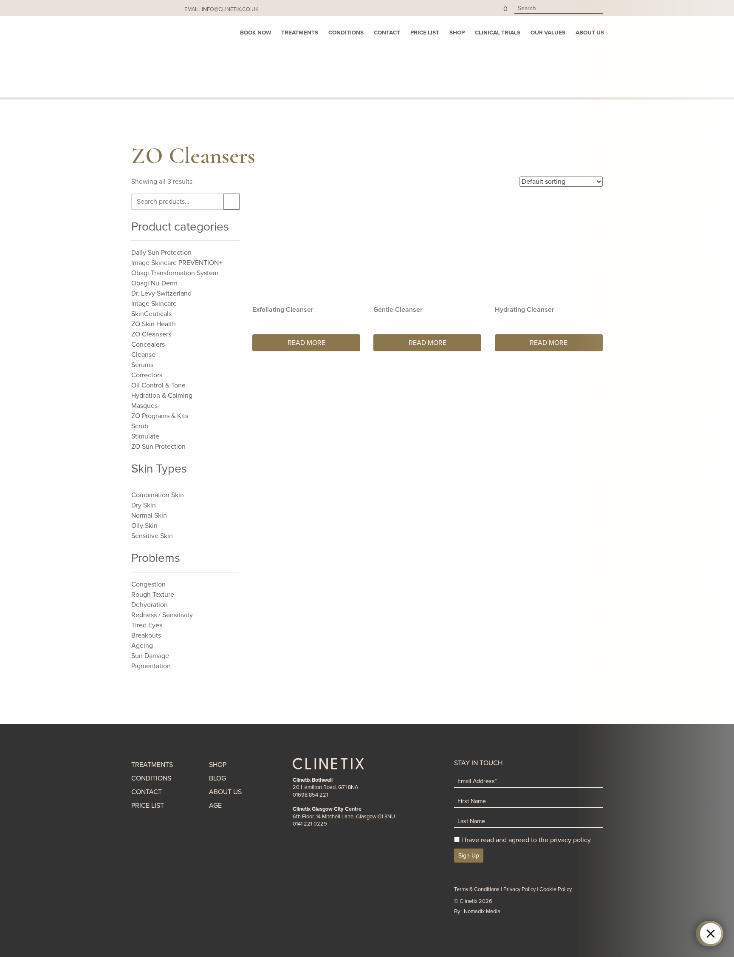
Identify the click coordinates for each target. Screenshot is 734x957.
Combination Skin (157, 495)
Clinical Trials (497, 32)
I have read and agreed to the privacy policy (526, 840)
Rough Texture (152, 594)
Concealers (148, 344)
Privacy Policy (519, 889)
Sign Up (468, 855)
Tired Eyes (146, 625)
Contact (387, 32)
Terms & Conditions (477, 889)
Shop (457, 32)
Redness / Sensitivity (162, 615)
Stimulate (145, 436)
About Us (225, 792)
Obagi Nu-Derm (154, 283)
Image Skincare (154, 303)
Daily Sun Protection (161, 252)
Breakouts (146, 635)
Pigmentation (151, 666)
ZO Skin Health (153, 324)
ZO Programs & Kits (159, 416)
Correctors (146, 375)
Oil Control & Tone (158, 385)
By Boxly (680, 934)
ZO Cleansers (151, 334)
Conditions (346, 32)
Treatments (299, 32)
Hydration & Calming (161, 395)
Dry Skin (143, 505)
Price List (424, 32)
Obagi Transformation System (174, 273)
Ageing (142, 645)
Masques (144, 406)
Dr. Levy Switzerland (161, 293)
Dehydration (149, 605)
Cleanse (143, 354)
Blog (217, 778)
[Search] (231, 202)
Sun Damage (150, 656)
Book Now (255, 32)
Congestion (148, 584)
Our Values (548, 32)
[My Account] (489, 9)
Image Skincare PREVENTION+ (176, 263)
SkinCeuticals (151, 314)
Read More (306, 343)
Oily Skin (144, 525)
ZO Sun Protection (158, 446)
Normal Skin (149, 515)
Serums (142, 365)
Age (215, 805)
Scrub (139, 426)
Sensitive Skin (152, 536)
